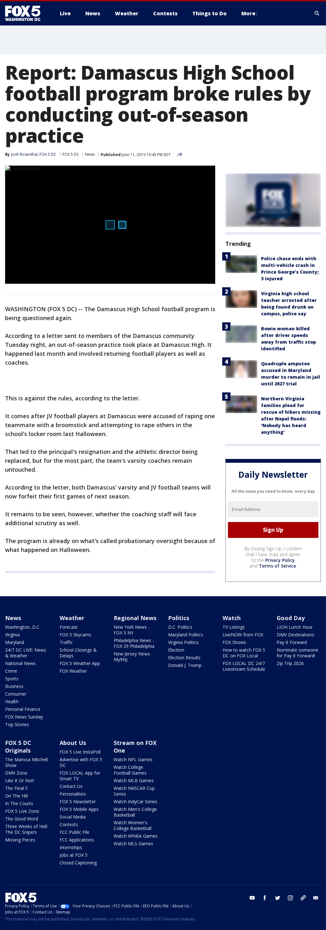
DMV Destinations (295, 635)
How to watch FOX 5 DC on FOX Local (244, 653)
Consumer (15, 694)
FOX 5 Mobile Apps (79, 809)
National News (20, 663)
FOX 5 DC (70, 154)
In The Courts (19, 803)
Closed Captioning (78, 863)
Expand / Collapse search (317, 13)
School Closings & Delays (78, 653)
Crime (11, 671)
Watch (232, 618)
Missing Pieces (20, 840)
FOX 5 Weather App (80, 663)
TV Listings (234, 627)
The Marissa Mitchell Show (26, 762)
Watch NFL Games (133, 759)
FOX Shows (234, 642)
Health (11, 701)
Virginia (12, 635)
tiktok (303, 898)
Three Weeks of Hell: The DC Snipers (26, 829)
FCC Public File (74, 832)
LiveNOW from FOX (243, 635)
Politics (178, 618)
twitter (278, 898)
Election (176, 650)
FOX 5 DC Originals (18, 746)
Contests (69, 824)
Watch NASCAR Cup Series (134, 791)
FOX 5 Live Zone (22, 811)
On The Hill (16, 796)
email (316, 898)
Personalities (73, 794)
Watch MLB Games (134, 780)
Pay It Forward (292, 642)
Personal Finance (22, 709)
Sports (11, 679)
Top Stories (17, 724)
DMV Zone (16, 773)
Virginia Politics (183, 642)
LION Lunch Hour (295, 627)
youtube (252, 898)
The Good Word (21, 819)
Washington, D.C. (22, 627)
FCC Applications (77, 840)
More (248, 13)
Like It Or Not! (19, 780)
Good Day (291, 618)
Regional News (135, 618)
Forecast (69, 627)
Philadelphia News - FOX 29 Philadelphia (134, 643)
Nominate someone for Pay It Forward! (297, 653)
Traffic (66, 642)
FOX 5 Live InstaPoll (80, 752)
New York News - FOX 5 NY (132, 630)
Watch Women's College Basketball (133, 825)
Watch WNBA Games (136, 836)
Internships (71, 847)
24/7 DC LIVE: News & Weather (25, 653)
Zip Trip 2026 (290, 663)
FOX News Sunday (24, 717)
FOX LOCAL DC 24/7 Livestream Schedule (244, 666)
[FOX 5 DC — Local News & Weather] (26, 13)
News (90, 154)
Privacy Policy (280, 560)
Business (14, 686)
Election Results (184, 658)
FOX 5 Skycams (75, 635)
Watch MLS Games (133, 844)
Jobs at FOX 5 (74, 855)
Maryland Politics (185, 635)
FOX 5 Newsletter (78, 801)
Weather (72, 618)
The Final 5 (16, 788)
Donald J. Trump (185, 665)
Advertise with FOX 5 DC (81, 762)
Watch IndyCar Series (135, 801)
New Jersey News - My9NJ (133, 656)
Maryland (14, 642)
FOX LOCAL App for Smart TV (80, 776)
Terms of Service (277, 566)
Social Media (73, 817)
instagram (290, 898)
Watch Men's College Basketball (135, 812)
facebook (265, 898)
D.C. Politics (180, 627)
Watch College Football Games (130, 770)
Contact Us (71, 786)
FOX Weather (73, 671)
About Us (73, 743)
